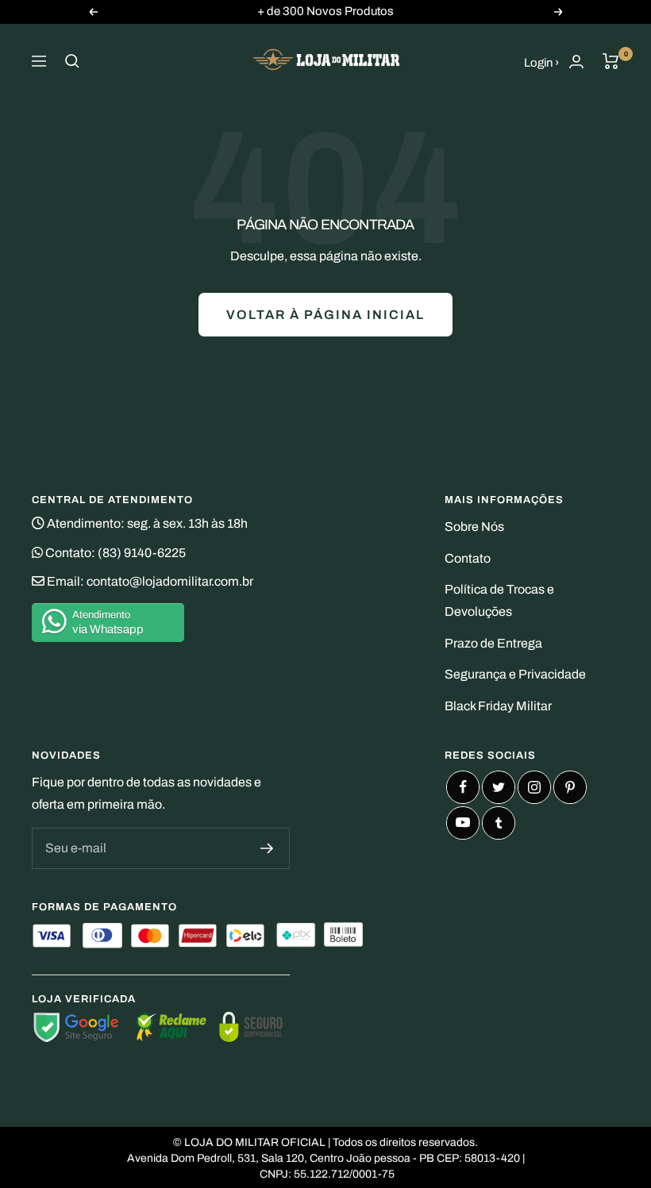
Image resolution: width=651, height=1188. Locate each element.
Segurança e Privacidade (515, 674)
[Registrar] (267, 848)
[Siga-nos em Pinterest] (570, 787)
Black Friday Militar (498, 706)
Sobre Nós (474, 526)
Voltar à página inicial (325, 314)
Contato (468, 558)
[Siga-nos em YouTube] (463, 823)
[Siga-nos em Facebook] (463, 787)
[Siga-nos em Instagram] (534, 787)
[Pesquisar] (72, 61)
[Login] (576, 61)
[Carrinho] (611, 61)
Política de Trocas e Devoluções (499, 600)
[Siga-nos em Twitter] (498, 787)
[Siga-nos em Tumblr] (498, 823)
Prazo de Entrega (493, 643)
